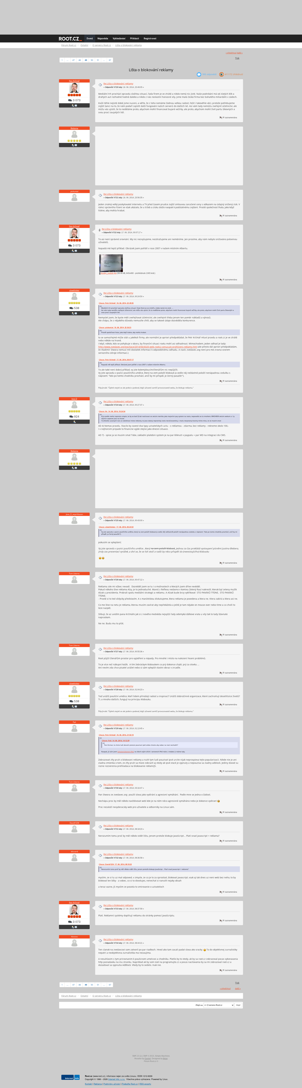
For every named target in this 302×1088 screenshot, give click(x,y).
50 (92, 60)
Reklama (74, 128)
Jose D (74, 398)
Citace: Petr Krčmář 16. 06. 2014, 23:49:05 (116, 303)
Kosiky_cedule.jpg (108, 273)
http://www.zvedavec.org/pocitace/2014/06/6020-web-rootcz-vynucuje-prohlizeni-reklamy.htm (147, 346)
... (67, 60)
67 (110, 60)
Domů (90, 38)
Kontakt (88, 1083)
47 (73, 60)
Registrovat (150, 38)
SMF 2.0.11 (137, 1056)
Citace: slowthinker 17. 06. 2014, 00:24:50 (116, 527)
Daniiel (148, 1059)
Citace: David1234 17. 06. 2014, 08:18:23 (115, 864)
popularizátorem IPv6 (125, 751)
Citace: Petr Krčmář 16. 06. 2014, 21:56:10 (116, 735)
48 (79, 60)
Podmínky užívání (111, 1083)
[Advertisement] (151, 15)
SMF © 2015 (148, 1056)
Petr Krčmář (74, 81)
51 (98, 60)
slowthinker (74, 290)
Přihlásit (134, 38)
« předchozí (231, 53)
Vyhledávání (119, 38)
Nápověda (103, 38)
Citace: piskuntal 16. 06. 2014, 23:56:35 (115, 327)
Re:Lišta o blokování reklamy (118, 83)
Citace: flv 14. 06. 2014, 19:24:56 (112, 411)
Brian (165, 1059)
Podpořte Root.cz (130, 1083)
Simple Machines (162, 1056)
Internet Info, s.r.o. (116, 1079)
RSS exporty (145, 1083)
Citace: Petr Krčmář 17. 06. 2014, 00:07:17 (116, 360)
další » (240, 53)
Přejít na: (199, 1005)
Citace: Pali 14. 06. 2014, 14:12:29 (115, 740)
